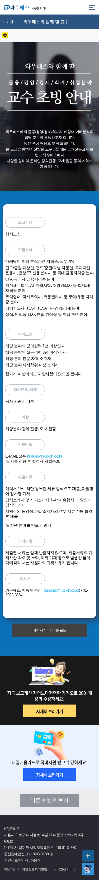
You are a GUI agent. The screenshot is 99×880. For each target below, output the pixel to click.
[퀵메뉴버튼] (88, 856)
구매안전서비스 (65, 869)
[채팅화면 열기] (88, 869)
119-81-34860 (66, 848)
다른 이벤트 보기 (49, 800)
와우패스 (16, 7)
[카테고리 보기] (91, 7)
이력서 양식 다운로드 (49, 630)
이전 (9, 22)
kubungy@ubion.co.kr (44, 456)
